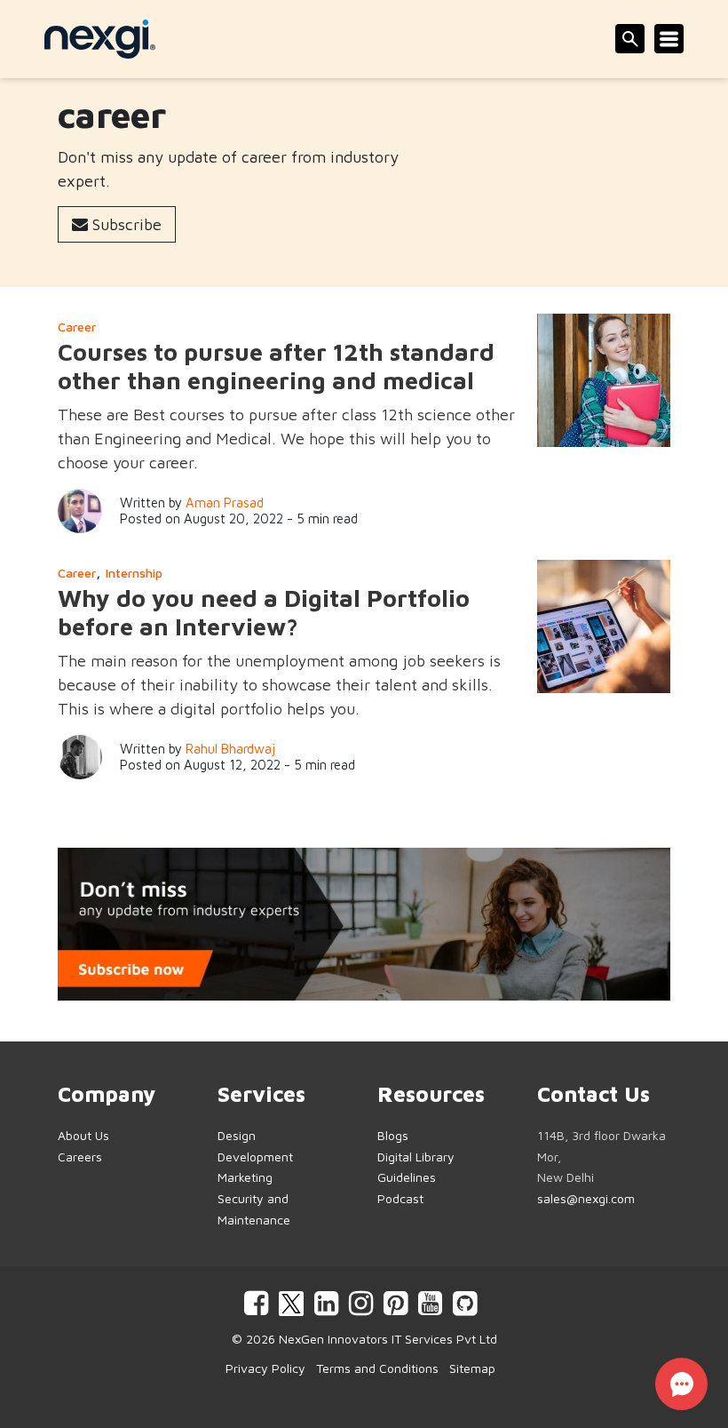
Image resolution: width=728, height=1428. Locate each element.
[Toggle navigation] (669, 38)
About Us (83, 1135)
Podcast (400, 1198)
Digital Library (416, 1156)
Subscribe (125, 224)
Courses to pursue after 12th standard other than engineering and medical (276, 366)
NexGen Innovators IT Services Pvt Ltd (388, 1338)
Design (237, 1135)
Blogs (392, 1135)
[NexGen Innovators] (99, 39)
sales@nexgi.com (586, 1198)
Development (255, 1156)
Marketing (245, 1177)
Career (77, 326)
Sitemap (472, 1368)
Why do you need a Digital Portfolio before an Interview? (264, 612)
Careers (80, 1156)
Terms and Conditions (377, 1368)
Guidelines (406, 1177)
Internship (134, 572)
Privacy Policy (265, 1368)
